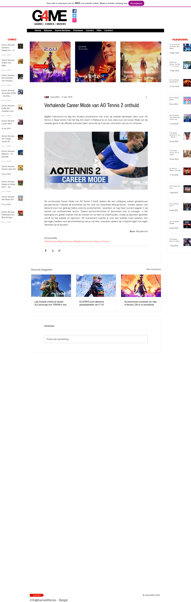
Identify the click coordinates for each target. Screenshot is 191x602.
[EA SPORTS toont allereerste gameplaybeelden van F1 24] (96, 286)
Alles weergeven (153, 269)
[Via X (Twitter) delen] (52, 250)
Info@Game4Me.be (43, 600)
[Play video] (96, 161)
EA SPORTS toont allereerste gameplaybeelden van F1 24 (91, 303)
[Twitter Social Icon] (74, 16)
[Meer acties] (146, 97)
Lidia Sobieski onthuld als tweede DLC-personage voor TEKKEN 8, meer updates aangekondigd (51, 303)
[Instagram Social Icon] (74, 20)
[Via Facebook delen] (45, 250)
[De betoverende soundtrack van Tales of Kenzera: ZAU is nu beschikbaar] (141, 286)
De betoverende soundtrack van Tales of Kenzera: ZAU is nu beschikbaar (140, 303)
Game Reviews (41, 66)
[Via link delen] (59, 250)
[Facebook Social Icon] (74, 11)
